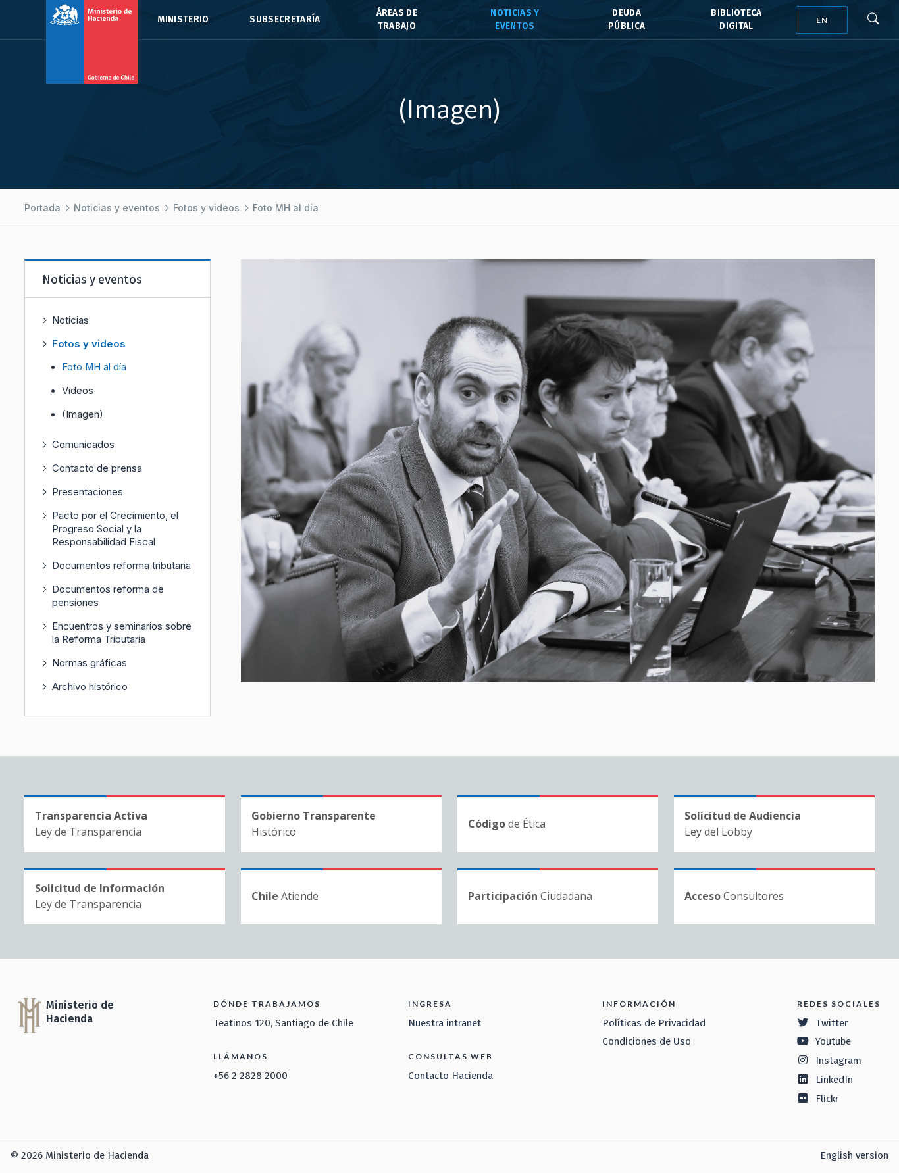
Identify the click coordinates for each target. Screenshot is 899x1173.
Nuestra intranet (444, 1023)
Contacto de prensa (97, 468)
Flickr (827, 1099)
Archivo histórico (90, 686)
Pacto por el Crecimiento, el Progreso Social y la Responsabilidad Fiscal (115, 528)
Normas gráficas (89, 663)
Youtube (833, 1041)
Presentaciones (87, 492)
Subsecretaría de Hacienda (284, 20)
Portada (42, 207)
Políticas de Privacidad (654, 1023)
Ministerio (183, 19)
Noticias (70, 320)
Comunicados (83, 444)
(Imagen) (82, 414)
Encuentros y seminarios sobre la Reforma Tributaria (122, 632)
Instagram (838, 1060)
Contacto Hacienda (450, 1076)
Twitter (831, 1023)
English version (854, 1155)
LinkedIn (834, 1080)
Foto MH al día (286, 207)
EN (822, 20)
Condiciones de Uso (646, 1041)
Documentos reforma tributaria (121, 565)
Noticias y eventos (117, 207)
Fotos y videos (206, 207)
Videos (77, 391)
